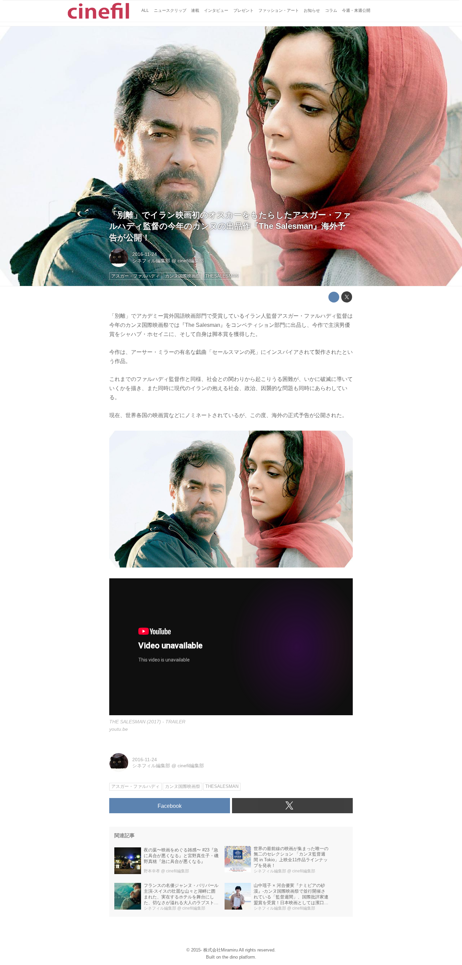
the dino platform (238, 957)
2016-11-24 (144, 254)
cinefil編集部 (191, 260)
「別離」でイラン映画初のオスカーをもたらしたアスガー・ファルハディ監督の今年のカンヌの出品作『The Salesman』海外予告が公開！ (230, 226)
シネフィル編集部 (151, 260)
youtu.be (118, 729)
